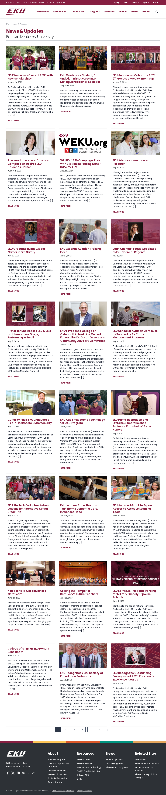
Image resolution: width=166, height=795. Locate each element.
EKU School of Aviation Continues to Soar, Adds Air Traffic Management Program (135, 334)
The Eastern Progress (117, 767)
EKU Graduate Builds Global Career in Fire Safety (26, 250)
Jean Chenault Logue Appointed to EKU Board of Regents (134, 250)
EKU (7, 24)
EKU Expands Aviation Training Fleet (80, 250)
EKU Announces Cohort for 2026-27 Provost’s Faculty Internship (135, 77)
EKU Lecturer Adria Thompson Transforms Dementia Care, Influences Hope (80, 509)
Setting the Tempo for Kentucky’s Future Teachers (79, 592)
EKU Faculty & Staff (57, 774)
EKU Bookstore (84, 763)
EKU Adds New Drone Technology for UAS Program (82, 421)
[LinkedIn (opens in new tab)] (23, 773)
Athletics (109, 11)
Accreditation (55, 782)
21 (99, 729)
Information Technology (89, 767)
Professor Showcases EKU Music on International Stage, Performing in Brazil (29, 334)
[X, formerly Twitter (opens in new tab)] (13, 773)
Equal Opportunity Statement (63, 791)
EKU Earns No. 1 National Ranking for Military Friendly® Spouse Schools (134, 594)
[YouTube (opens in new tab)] (28, 773)
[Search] (157, 12)
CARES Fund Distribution (89, 771)
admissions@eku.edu (56, 2)
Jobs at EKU (83, 775)
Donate (135, 2)
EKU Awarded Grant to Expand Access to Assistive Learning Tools (133, 509)
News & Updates (114, 759)
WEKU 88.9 (140, 759)
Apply (116, 2)
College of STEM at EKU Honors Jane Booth (28, 650)
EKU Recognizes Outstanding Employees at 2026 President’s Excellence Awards (133, 676)
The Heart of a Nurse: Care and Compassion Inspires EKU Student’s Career (28, 164)
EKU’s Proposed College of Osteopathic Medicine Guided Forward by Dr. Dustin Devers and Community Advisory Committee (82, 335)
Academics (42, 11)
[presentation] (30, 58)
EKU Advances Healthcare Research (130, 162)
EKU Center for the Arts (147, 763)
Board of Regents (56, 759)
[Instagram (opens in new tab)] (18, 773)
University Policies (57, 770)
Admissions (59, 11)
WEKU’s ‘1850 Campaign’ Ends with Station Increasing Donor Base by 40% (80, 164)
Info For (146, 11)
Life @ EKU (94, 11)
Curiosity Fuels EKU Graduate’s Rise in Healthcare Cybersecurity (30, 421)
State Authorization (57, 778)
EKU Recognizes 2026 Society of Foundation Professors (81, 674)
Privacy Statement (84, 791)
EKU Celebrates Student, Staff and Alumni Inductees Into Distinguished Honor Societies (80, 79)
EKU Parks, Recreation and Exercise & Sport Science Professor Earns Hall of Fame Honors (132, 424)
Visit (125, 2)
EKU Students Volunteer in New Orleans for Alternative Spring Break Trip (28, 509)
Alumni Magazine (114, 763)
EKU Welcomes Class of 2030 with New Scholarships (30, 77)
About (134, 11)
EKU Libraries (83, 759)
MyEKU (146, 2)
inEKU (155, 2)
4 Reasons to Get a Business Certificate (27, 592)
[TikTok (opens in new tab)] (33, 773)
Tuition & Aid (77, 11)
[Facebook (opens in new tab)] (7, 773)
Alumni (123, 11)
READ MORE (14, 121)
